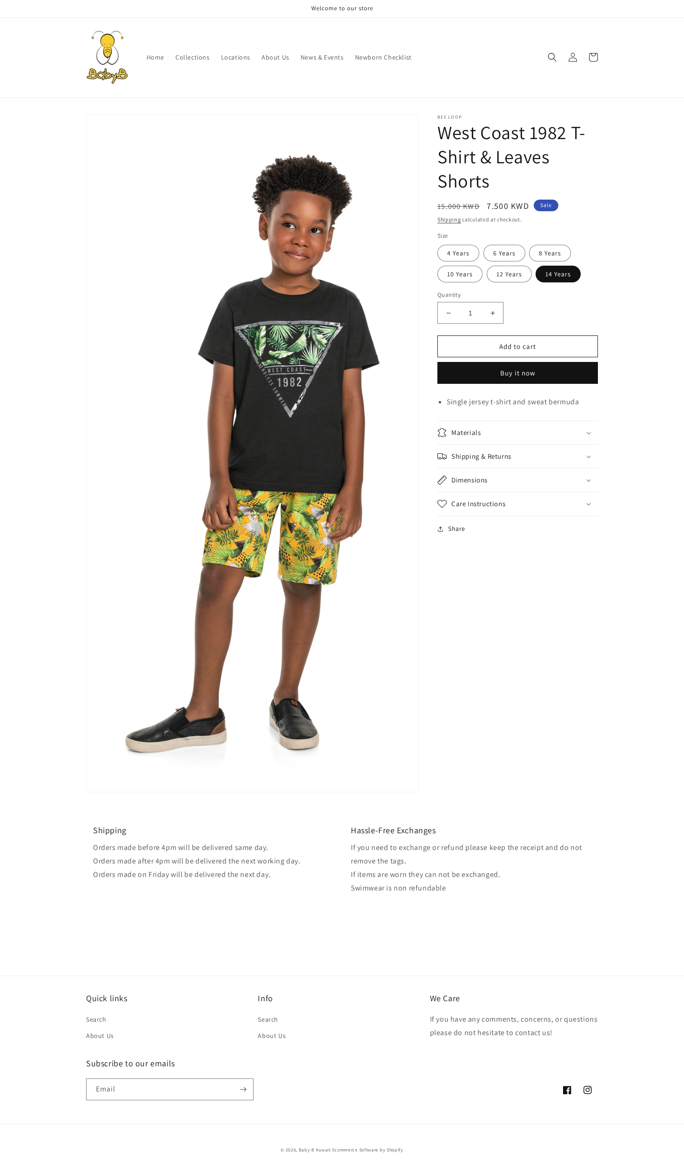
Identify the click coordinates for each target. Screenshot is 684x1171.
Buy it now (518, 372)
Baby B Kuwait (315, 1150)
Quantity (449, 295)
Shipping (449, 219)
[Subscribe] (243, 1089)
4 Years (458, 253)
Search (96, 1019)
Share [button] (456, 528)
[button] (552, 57)
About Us (100, 1035)
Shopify (395, 1150)
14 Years (558, 274)
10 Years (460, 274)
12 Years (509, 274)
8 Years (550, 253)
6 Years (504, 253)
